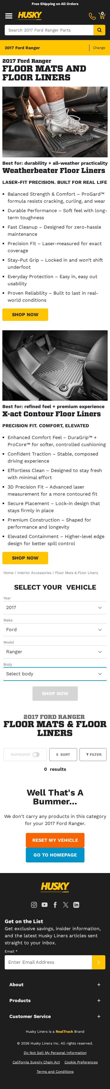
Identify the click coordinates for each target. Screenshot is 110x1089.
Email (11, 951)
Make (8, 620)
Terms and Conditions (55, 1072)
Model (9, 642)
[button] (55, 984)
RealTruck (64, 1031)
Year (7, 598)
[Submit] (98, 962)
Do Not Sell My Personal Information (55, 1053)
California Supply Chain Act (36, 1062)
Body (8, 664)
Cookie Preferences (81, 1062)
